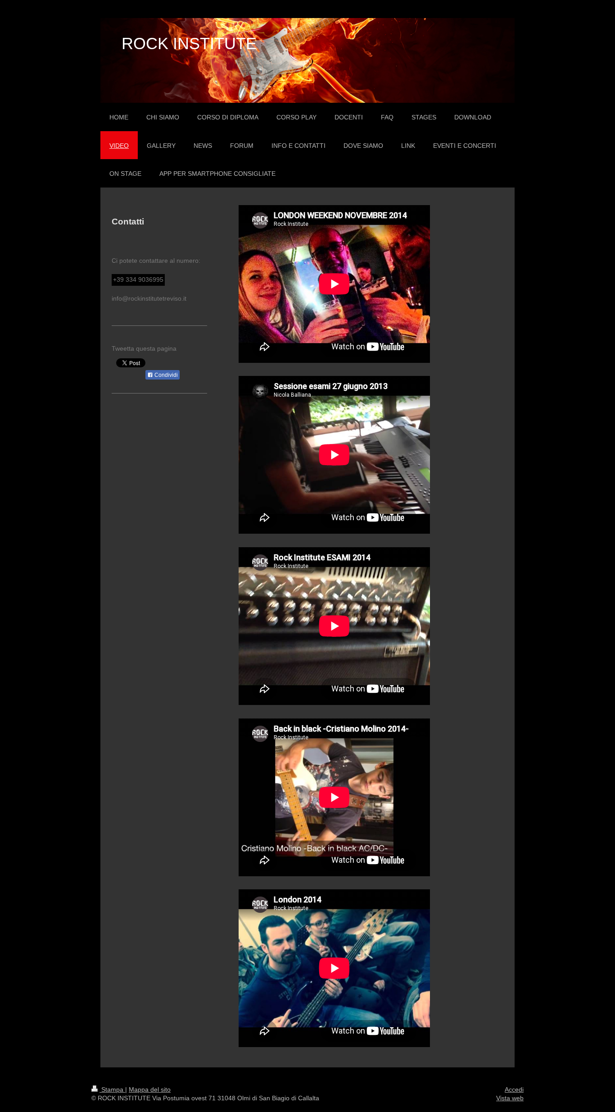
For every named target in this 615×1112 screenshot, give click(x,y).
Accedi (514, 1089)
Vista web (510, 1098)
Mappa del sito (150, 1089)
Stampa (112, 1089)
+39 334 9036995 (138, 279)
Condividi (165, 375)
